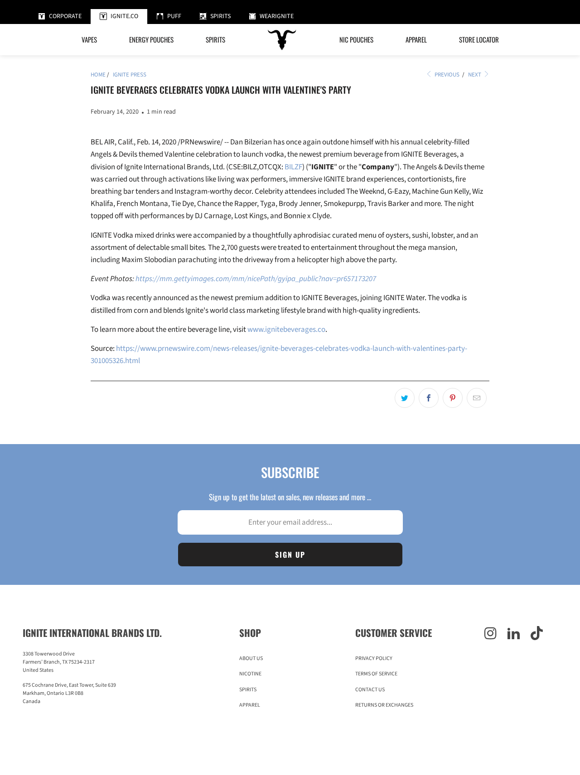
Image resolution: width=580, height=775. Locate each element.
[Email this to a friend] (477, 398)
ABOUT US (251, 658)
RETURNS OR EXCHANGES (384, 705)
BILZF (293, 167)
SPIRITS (247, 690)
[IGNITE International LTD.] (282, 40)
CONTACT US (370, 690)
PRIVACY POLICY (373, 658)
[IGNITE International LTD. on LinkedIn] (514, 634)
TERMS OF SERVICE (376, 674)
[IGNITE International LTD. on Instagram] (490, 634)
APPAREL (249, 705)
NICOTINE (250, 674)
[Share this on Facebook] (429, 398)
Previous (446, 75)
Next (475, 75)
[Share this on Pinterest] (453, 398)
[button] (151, 39)
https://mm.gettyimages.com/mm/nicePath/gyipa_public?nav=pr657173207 (255, 278)
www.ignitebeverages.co (286, 329)
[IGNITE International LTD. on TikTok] (537, 634)
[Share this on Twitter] (405, 398)
